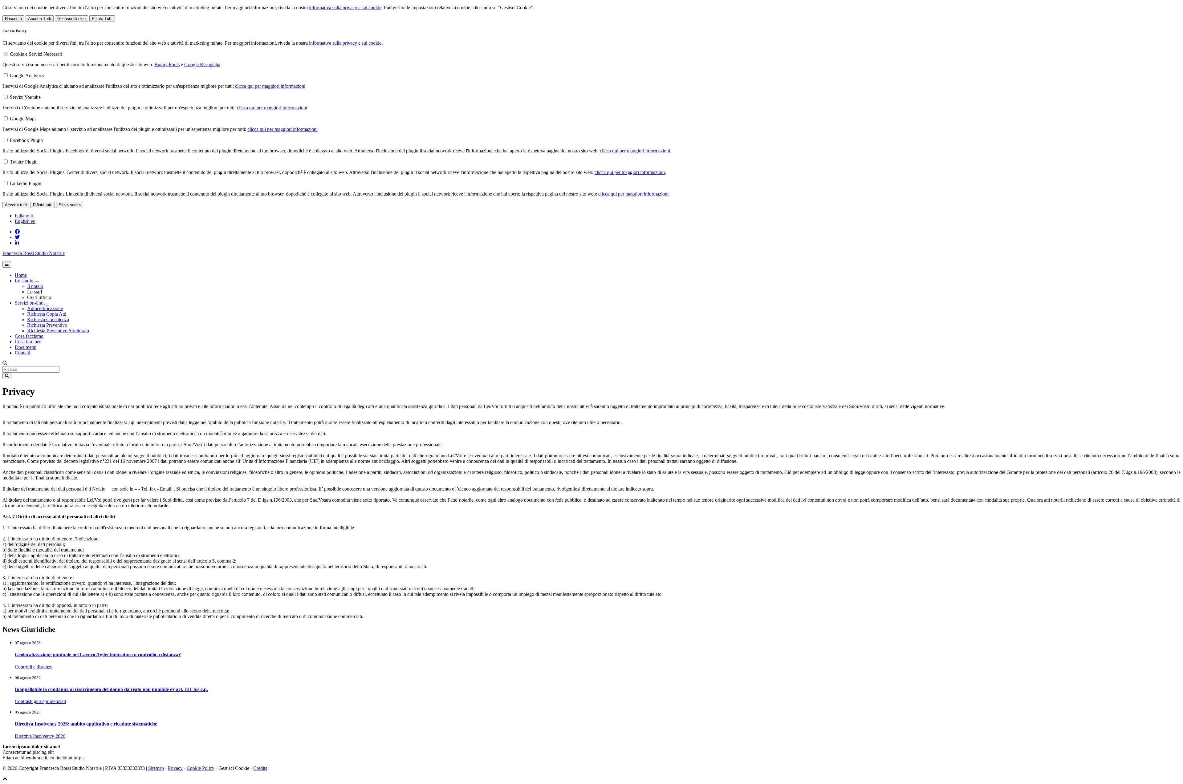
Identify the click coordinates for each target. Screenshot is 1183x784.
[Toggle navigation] (6, 264)
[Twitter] (17, 237)
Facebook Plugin (26, 140)
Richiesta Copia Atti (46, 314)
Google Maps (23, 118)
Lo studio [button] (25, 280)
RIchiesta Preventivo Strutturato (58, 330)
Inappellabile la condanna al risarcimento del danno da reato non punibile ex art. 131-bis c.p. (111, 689)
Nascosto (13, 18)
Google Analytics (27, 75)
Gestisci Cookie (71, 18)
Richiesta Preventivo (47, 325)
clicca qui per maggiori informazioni (270, 86)
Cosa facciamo (29, 336)
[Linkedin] (17, 242)
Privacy (175, 768)
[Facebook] (17, 231)
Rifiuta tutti (42, 205)
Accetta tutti (16, 205)
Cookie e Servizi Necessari (36, 54)
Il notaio (35, 286)
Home (21, 275)
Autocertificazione (45, 308)
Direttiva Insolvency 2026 (40, 736)
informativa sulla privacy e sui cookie (345, 7)
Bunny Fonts (167, 64)
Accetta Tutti (39, 18)
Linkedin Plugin (25, 183)
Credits (260, 768)
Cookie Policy (200, 768)
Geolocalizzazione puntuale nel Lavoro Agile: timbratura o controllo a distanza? (98, 654)
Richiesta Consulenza (48, 319)
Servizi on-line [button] (29, 302)
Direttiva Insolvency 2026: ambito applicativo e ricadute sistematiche (86, 723)
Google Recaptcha (202, 64)
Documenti (25, 347)
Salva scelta (70, 205)
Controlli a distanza (33, 666)
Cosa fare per (28, 341)
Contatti (22, 352)
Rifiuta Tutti (102, 18)
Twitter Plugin (24, 161)
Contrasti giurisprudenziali (40, 701)
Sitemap (156, 768)
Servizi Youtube (25, 97)
